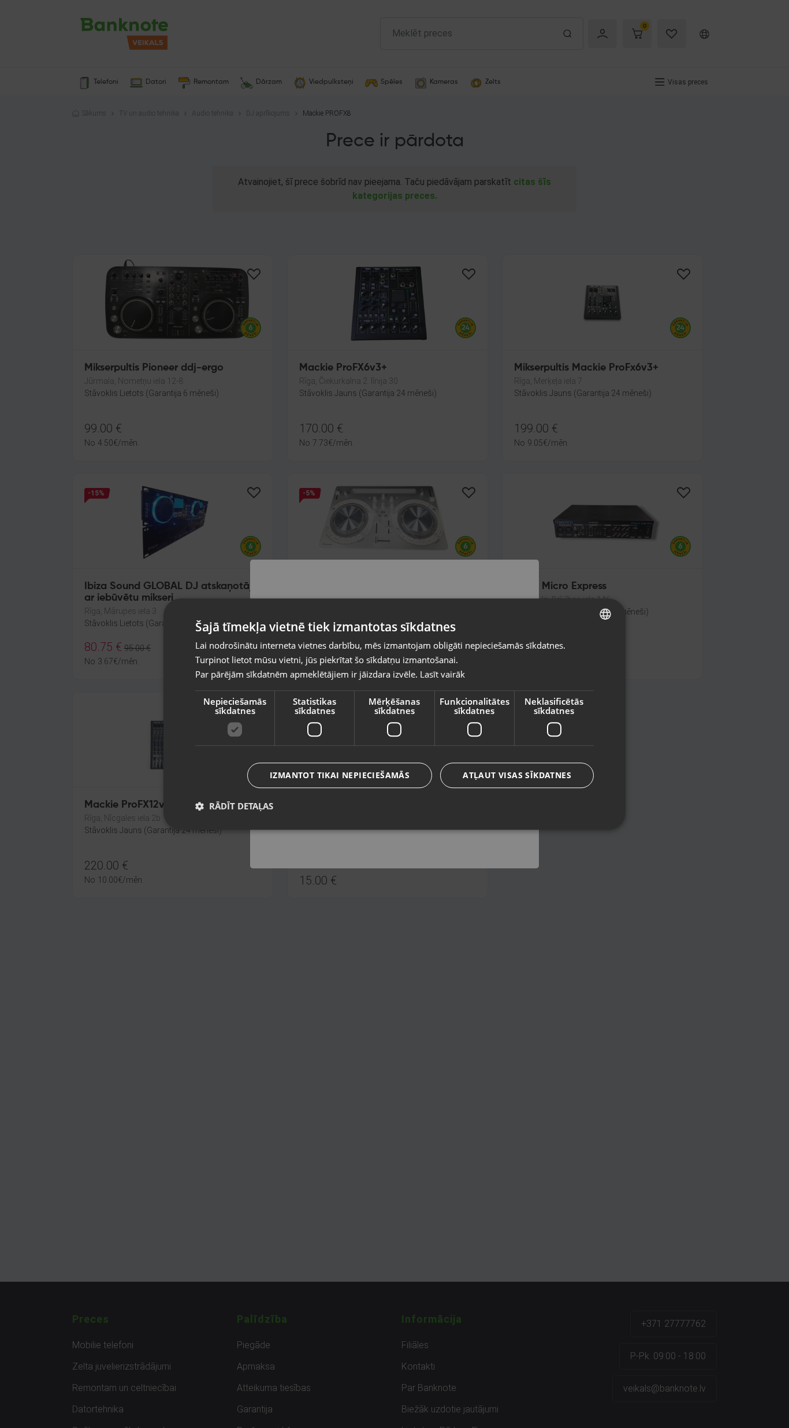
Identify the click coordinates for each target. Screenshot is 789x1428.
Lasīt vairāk (442, 674)
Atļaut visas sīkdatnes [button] (517, 775)
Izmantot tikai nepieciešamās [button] (340, 775)
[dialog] (394, 714)
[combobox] (605, 614)
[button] (234, 806)
